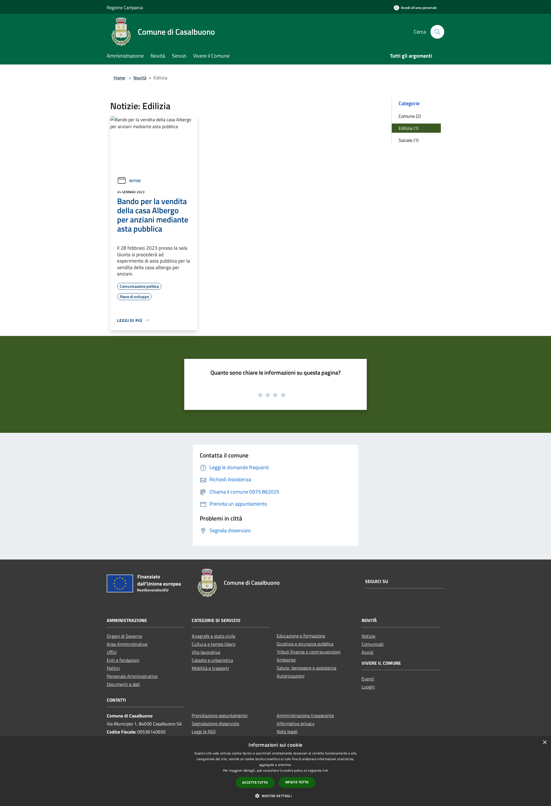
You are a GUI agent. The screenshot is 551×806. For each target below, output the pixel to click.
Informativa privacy (296, 723)
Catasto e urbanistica (212, 660)
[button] (275, 795)
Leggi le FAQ (204, 731)
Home (119, 77)
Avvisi (367, 652)
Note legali (287, 731)
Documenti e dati (123, 684)
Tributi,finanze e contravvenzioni (309, 651)
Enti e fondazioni (123, 660)
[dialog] (275, 771)
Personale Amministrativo (132, 676)
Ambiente (286, 659)
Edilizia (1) (408, 128)
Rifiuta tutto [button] (297, 782)
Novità (139, 77)
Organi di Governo (124, 636)
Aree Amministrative (127, 644)
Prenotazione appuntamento (219, 715)
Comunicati (373, 644)
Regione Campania (125, 7)
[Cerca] (437, 32)
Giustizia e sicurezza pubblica (305, 643)
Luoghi (368, 686)
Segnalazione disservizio (215, 723)
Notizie (135, 180)
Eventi (368, 678)
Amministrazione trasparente (305, 715)
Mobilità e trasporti (210, 668)
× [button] (544, 742)
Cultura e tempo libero (213, 644)
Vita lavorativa (206, 652)
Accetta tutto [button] (255, 782)
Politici (113, 668)
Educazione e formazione (301, 635)
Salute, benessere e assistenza (306, 667)
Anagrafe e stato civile (213, 636)
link (325, 770)
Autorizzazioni (290, 675)
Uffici (112, 652)
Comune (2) (410, 116)
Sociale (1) (408, 140)
